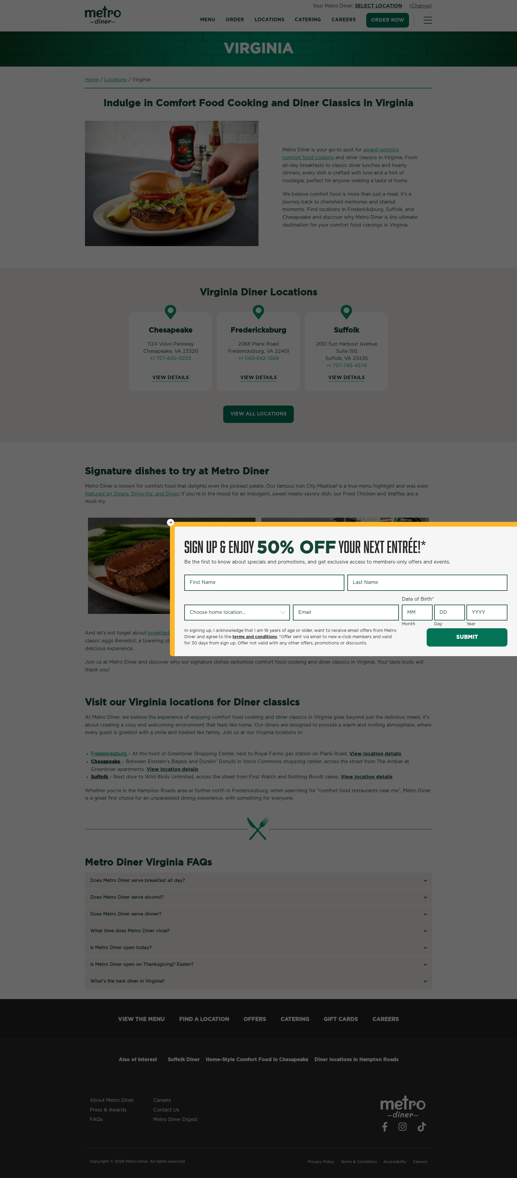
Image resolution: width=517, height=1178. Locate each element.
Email (300, 599)
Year (470, 624)
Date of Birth (418, 599)
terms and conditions (254, 637)
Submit (467, 637)
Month (408, 624)
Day (438, 624)
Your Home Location (209, 599)
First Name (198, 569)
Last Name (361, 569)
